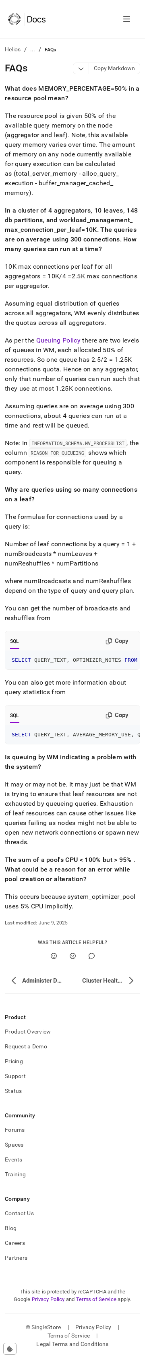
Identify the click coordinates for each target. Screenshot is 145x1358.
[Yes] (53, 956)
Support (15, 1076)
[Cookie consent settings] (10, 1349)
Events (14, 1159)
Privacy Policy (48, 1299)
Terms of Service (96, 1299)
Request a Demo (26, 1046)
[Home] (27, 19)
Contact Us (19, 1213)
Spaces (14, 1144)
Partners (16, 1258)
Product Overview (28, 1031)
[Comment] (91, 956)
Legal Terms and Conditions (72, 1344)
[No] (72, 956)
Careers (15, 1243)
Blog (11, 1228)
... (32, 49)
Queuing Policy (58, 340)
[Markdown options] (81, 68)
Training (15, 1174)
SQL (14, 641)
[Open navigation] (126, 19)
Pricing (14, 1061)
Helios (13, 49)
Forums (15, 1130)
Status (13, 1091)
